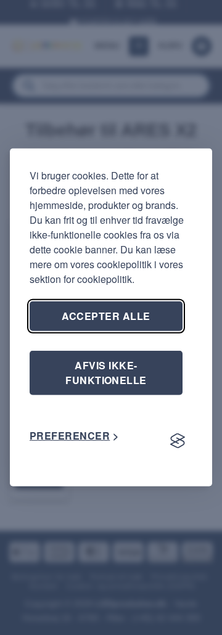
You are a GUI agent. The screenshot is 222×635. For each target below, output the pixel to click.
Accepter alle (106, 316)
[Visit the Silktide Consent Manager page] (177, 441)
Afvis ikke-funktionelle (106, 372)
